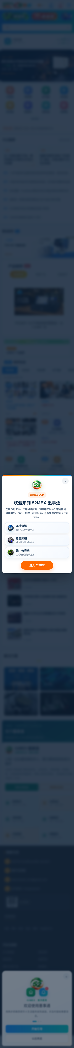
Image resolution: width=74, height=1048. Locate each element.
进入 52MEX (37, 565)
